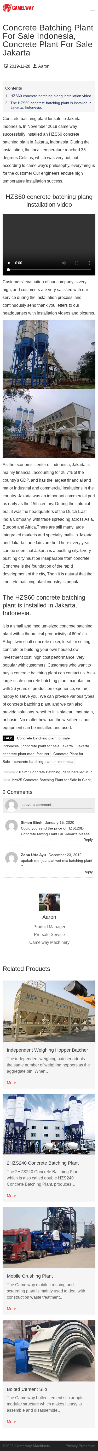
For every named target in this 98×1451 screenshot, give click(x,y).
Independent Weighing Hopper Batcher (47, 1050)
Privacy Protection (80, 1446)
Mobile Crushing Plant (30, 1276)
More (11, 1083)
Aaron (43, 66)
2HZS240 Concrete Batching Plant (43, 1163)
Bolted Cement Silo (27, 1389)
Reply (88, 840)
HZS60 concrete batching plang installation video (50, 96)
